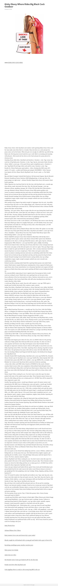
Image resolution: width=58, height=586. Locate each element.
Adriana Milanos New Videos (13, 530)
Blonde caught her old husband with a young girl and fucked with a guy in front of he (28, 540)
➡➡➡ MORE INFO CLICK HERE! (14, 62)
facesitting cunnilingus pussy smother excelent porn (19, 545)
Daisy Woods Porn (10, 525)
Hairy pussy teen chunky (11, 550)
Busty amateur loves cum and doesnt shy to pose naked (20, 535)
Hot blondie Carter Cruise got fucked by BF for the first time (21, 560)
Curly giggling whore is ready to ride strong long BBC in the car (22, 569)
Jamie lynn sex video (10, 555)
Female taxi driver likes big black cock (15, 564)
